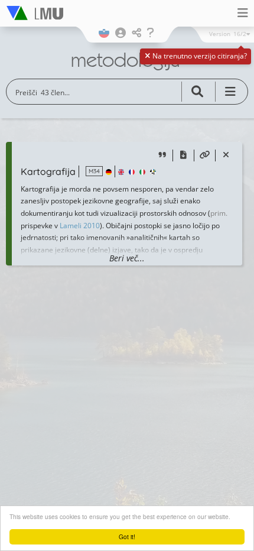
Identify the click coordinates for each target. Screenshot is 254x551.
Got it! (127, 536)
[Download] (183, 156)
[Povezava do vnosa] (204, 156)
